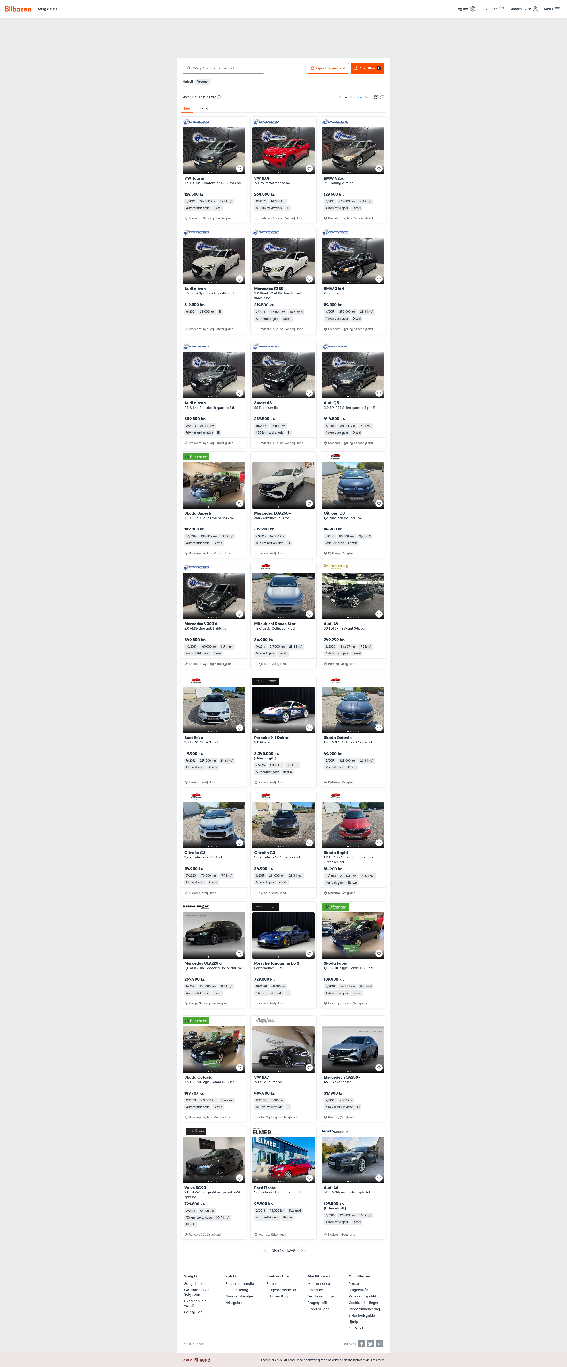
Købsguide (233, 1302)
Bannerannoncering (364, 1309)
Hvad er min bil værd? (196, 1303)
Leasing (203, 108)
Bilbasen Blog (277, 1296)
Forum (271, 1283)
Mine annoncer (319, 1283)
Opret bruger (318, 1309)
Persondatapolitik (363, 1296)
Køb (187, 109)
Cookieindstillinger (363, 1302)
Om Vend (356, 1328)
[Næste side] (302, 1250)
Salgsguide (193, 1312)
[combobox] (223, 68)
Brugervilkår (358, 1289)
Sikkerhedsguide (362, 1315)
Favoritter (315, 1289)
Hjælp (353, 1321)
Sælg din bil (194, 1283)
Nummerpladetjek (239, 1296)
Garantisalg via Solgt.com (197, 1292)
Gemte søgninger (321, 1296)
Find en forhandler (240, 1283)
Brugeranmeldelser (281, 1289)
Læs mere (377, 1360)
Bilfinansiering (236, 1289)
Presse (354, 1283)
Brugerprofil (317, 1302)
